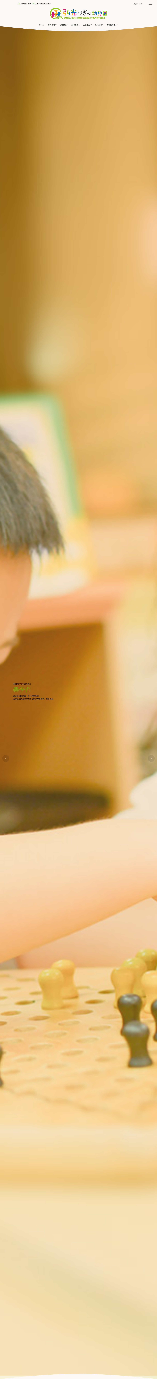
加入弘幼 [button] (98, 25)
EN (141, 4)
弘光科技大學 (26, 3)
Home (41, 25)
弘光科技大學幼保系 (43, 3)
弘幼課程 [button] (63, 25)
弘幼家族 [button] (75, 25)
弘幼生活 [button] (87, 25)
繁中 (136, 4)
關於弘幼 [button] (52, 25)
